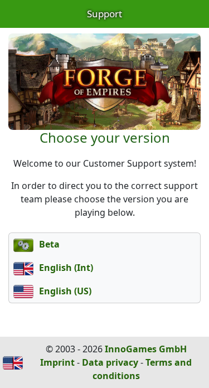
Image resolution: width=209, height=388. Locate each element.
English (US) (64, 291)
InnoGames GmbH (146, 349)
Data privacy (110, 362)
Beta (48, 244)
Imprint (57, 362)
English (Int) (65, 267)
